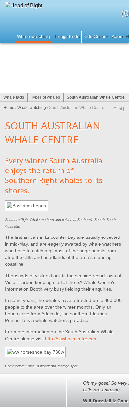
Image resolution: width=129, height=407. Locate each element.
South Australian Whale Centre (96, 97)
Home (7, 37)
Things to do (67, 36)
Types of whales (45, 97)
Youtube (7, 402)
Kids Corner (95, 36)
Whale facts (13, 97)
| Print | (118, 109)
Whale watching (33, 36)
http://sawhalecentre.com (71, 338)
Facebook (21, 402)
